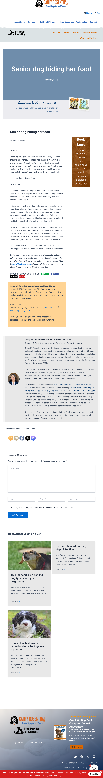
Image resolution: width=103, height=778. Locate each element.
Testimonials (81, 22)
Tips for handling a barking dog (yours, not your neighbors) (27, 578)
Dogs (56, 80)
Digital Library (35, 742)
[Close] (101, 772)
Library (89, 13)
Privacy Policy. (82, 768)
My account (19, 742)
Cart (98, 13)
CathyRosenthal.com (48, 307)
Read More (15, 601)
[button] (75, 756)
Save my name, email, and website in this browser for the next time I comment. (43, 507)
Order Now (94, 774)
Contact (93, 22)
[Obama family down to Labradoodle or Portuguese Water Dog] (29, 624)
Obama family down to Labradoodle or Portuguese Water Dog (27, 646)
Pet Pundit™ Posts (47, 22)
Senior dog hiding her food (21, 310)
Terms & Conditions (69, 768)
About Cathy (19, 22)
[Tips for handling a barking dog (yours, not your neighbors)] (29, 555)
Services (31, 22)
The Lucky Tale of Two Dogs (53, 391)
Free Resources (67, 22)
